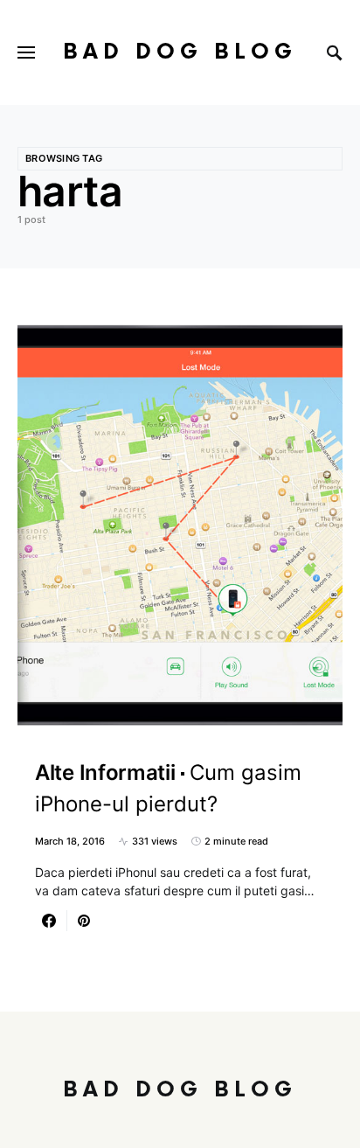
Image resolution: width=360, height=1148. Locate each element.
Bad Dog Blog (180, 52)
